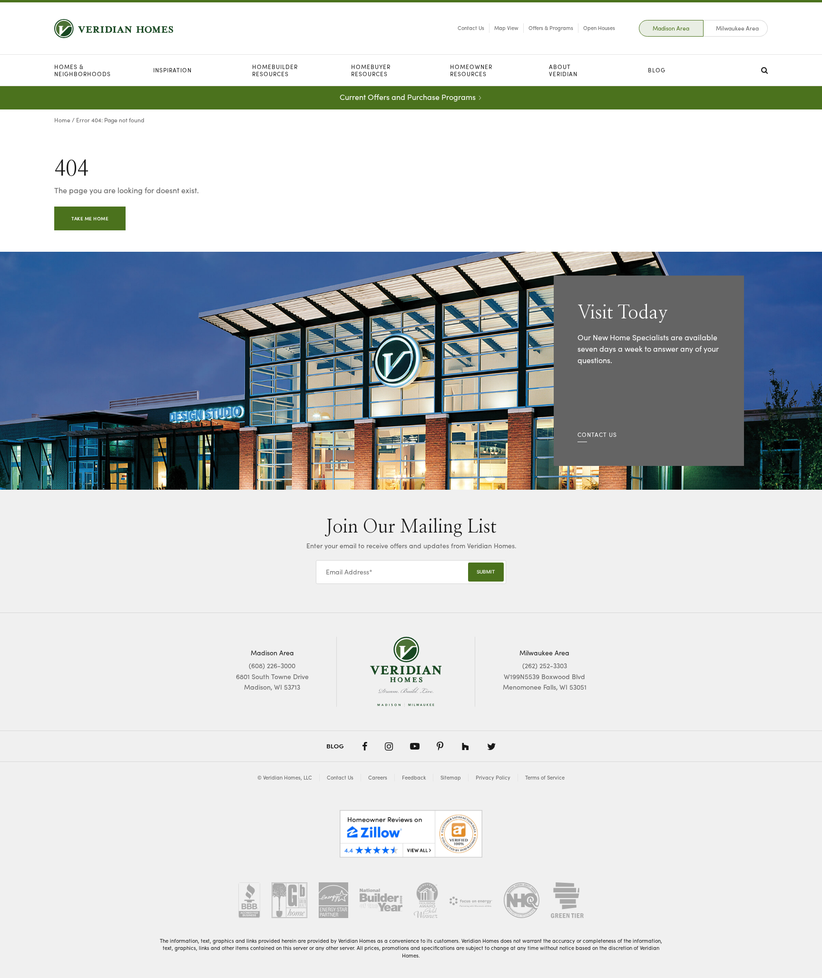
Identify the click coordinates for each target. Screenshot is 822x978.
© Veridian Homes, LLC (284, 777)
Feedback (414, 777)
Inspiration (172, 70)
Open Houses (599, 27)
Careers (377, 777)
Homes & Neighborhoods (82, 70)
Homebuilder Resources (275, 70)
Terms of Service (545, 777)
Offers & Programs (550, 27)
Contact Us (471, 27)
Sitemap (450, 777)
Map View (506, 27)
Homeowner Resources (471, 70)
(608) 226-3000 (272, 665)
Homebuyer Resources (371, 70)
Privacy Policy (493, 777)
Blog (656, 70)
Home (62, 120)
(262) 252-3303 (544, 665)
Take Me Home (89, 218)
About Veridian (563, 70)
